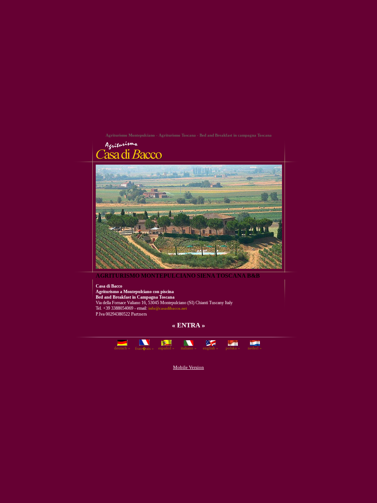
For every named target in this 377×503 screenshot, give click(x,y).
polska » (233, 348)
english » (210, 348)
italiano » (189, 348)
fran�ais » (144, 348)
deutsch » (122, 348)
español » (166, 348)
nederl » (255, 348)
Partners (139, 314)
